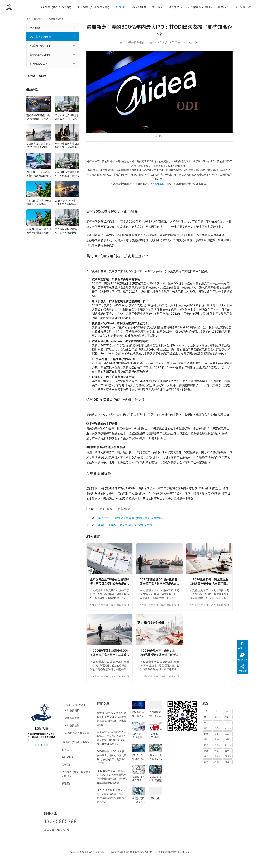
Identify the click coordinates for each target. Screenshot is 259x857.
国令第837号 (218, 733)
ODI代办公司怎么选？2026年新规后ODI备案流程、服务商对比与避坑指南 (38, 145)
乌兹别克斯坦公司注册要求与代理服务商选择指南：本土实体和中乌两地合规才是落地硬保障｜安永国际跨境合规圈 (38, 230)
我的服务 (154, 798)
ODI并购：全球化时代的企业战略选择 (138, 735)
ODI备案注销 (72, 725)
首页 (28, 18)
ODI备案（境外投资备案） (56, 7)
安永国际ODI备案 (218, 750)
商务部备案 (208, 733)
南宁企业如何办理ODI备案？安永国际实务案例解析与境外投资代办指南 (67, 145)
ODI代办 (208, 717)
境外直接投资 (208, 745)
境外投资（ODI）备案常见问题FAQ (190, 7)
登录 (242, 7)
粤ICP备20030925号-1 (135, 852)
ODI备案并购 (72, 717)
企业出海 (107, 508)
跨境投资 (229, 761)
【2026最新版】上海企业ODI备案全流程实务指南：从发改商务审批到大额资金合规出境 (109, 653)
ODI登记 (208, 728)
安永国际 (208, 750)
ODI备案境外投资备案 (155, 778)
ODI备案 (186, 852)
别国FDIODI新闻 (39, 63)
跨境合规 (229, 756)
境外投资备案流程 (229, 739)
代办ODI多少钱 (218, 728)
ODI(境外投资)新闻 (134, 42)
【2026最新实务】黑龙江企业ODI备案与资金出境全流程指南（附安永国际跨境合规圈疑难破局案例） (209, 582)
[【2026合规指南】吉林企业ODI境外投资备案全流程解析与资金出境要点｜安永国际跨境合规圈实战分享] (159, 629)
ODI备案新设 (72, 710)
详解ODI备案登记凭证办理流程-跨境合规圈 (125, 525)
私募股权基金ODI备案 (77, 732)
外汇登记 (229, 745)
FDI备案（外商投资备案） (94, 7)
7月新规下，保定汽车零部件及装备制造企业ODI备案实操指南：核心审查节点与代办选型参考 (38, 174)
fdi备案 (217, 711)
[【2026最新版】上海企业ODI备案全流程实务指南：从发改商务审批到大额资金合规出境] (109, 629)
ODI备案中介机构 (208, 722)
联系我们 (223, 7)
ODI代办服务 (218, 717)
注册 (250, 7)
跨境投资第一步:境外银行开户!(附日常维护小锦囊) (138, 800)
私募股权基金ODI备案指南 (138, 778)
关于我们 (157, 7)
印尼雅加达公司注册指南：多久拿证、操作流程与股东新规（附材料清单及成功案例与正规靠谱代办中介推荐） (67, 174)
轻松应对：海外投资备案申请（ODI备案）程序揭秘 (130, 518)
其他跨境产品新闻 (40, 54)
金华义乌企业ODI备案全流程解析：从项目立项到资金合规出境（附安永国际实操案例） (109, 582)
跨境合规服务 (218, 761)
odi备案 (228, 717)
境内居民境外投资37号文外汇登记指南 (155, 757)
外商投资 (218, 745)
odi (92, 508)
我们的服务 (139, 7)
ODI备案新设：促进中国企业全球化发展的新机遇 (155, 714)
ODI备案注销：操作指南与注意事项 (138, 714)
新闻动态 (121, 7)
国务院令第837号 (229, 733)
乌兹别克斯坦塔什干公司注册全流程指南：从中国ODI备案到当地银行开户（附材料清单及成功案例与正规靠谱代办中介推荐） (38, 202)
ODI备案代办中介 (218, 722)
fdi (207, 711)
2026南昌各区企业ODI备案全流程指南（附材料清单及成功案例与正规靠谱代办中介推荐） (67, 202)
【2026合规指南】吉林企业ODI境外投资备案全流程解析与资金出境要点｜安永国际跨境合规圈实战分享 (159, 653)
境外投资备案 (218, 739)
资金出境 (218, 756)
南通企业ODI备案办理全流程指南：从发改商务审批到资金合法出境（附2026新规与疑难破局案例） (38, 117)
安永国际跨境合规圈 (229, 750)
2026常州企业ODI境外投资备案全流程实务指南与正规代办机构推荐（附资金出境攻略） (158, 582)
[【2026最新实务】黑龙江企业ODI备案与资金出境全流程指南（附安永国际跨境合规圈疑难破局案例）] (209, 558)
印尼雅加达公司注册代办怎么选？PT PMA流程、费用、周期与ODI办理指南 (67, 117)
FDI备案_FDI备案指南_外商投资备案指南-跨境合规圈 (155, 735)
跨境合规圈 (208, 761)
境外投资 (159, 183)
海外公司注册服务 (208, 756)
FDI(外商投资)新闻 (40, 45)
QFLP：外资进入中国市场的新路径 (138, 757)
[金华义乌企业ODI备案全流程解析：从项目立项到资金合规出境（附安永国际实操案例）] (109, 558)
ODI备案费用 (229, 722)
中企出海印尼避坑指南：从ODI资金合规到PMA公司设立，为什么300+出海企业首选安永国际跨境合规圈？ (67, 230)
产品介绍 (35, 27)
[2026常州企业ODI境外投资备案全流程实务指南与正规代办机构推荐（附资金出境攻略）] (159, 558)
